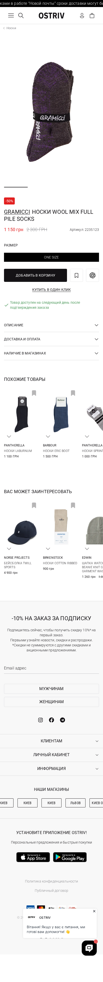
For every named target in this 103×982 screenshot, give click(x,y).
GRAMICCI (17, 212)
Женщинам (51, 701)
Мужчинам (51, 688)
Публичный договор (51, 891)
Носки (11, 28)
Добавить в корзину (35, 275)
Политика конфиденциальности (51, 881)
